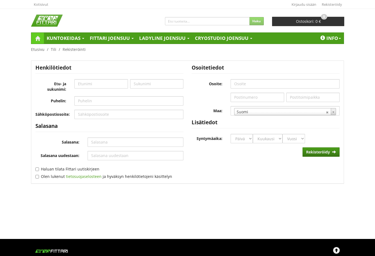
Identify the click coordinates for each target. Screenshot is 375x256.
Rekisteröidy (332, 4)
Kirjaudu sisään (304, 4)
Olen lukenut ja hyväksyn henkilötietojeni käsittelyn (106, 176)
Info (332, 38)
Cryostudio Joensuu (222, 38)
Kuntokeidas (64, 38)
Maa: (217, 110)
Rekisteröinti (74, 49)
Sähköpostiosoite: (52, 114)
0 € (310, 20)
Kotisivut (41, 4)
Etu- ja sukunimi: (56, 86)
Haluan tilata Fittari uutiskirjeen (70, 169)
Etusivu (37, 49)
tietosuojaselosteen (84, 176)
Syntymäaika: (209, 138)
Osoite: (215, 83)
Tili (53, 49)
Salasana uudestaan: (60, 155)
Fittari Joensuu (110, 38)
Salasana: (70, 142)
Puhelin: (58, 100)
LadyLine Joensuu (163, 38)
